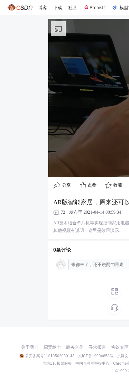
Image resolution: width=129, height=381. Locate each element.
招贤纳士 (52, 347)
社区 (72, 7)
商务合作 (75, 347)
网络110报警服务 (57, 363)
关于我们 (30, 347)
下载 (57, 7)
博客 (42, 7)
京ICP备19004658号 (95, 356)
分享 (66, 185)
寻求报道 (97, 347)
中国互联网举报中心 (92, 363)
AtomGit (98, 7)
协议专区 (120, 347)
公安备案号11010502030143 (50, 356)
